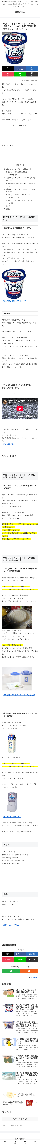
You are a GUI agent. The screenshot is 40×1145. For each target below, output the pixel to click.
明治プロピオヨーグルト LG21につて (18, 169)
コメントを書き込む (20, 1119)
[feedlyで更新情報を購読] (11, 971)
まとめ (8, 206)
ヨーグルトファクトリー (12, 817)
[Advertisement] (20, 133)
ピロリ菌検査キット (10, 444)
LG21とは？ (13, 175)
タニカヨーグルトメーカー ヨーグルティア (19, 695)
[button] (32, 74)
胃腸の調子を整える (9, 945)
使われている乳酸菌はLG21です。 (19, 172)
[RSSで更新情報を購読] (29, 971)
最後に (8, 209)
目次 (17, 165)
